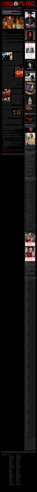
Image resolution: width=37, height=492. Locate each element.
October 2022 (26, 307)
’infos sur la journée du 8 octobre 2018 (8, 147)
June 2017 (26, 365)
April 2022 (26, 312)
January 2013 (26, 416)
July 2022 (26, 309)
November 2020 (27, 328)
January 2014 (26, 404)
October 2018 (26, 350)
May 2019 (26, 343)
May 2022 (26, 311)
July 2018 (26, 353)
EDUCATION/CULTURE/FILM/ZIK (29, 215)
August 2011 (26, 431)
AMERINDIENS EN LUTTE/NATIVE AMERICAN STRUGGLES (29, 179)
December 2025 (27, 279)
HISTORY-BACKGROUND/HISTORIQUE (29, 216)
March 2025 (26, 282)
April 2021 (26, 323)
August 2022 (26, 308)
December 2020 (27, 327)
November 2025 (27, 280)
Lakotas (27, 193)
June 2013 (26, 411)
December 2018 (27, 348)
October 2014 (26, 395)
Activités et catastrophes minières (30, 180)
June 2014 (26, 399)
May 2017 (26, 366)
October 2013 (26, 407)
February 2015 (26, 391)
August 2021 (26, 320)
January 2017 (26, 370)
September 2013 (27, 408)
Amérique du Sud (28, 184)
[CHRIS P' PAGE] (18, 6)
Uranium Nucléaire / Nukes (29, 209)
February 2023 (26, 303)
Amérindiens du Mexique (29, 183)
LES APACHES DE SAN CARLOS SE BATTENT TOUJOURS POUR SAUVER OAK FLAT (29, 265)
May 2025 (26, 281)
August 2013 (26, 409)
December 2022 (27, 305)
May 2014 (26, 400)
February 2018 (26, 358)
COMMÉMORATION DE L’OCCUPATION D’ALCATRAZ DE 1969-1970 (29, 267)
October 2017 (26, 362)
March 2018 (26, 357)
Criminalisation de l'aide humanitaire (30, 224)
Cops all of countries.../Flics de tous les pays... (17, 13)
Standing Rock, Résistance (30, 194)
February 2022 (26, 314)
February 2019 (26, 346)
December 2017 (27, 360)
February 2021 (26, 325)
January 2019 (26, 347)
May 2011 (26, 434)
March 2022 (26, 313)
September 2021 (27, 319)
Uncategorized (26, 230)
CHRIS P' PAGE (4, 454)
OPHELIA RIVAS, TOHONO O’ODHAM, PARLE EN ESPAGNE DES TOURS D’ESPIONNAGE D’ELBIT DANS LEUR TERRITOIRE (29, 273)
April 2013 (26, 413)
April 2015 (26, 389)
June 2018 (26, 354)
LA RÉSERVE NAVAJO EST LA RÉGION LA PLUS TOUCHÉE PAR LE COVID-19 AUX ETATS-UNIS (29, 163)
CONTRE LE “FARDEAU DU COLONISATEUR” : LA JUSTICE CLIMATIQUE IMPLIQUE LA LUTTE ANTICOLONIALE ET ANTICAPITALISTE (29, 156)
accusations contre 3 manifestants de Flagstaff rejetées (9, 149)
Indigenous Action (4, 31)
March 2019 (26, 345)
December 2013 (27, 405)
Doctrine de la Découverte (29, 186)
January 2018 (26, 359)
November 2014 (27, 394)
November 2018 (27, 349)
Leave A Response (22, 154)
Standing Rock (27, 217)
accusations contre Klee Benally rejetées (17, 149)
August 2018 (26, 352)
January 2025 (26, 284)
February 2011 (26, 436)
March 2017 (26, 368)
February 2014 (26, 403)
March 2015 (26, 390)
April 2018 (26, 356)
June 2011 (26, 433)
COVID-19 (27, 223)
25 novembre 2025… (27, 271)
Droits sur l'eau (28, 187)
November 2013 (27, 406)
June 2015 (26, 387)
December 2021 (27, 316)
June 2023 (26, 299)
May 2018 (26, 355)
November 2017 (27, 361)
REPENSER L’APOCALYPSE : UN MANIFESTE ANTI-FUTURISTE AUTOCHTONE (29, 170)
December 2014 (27, 393)
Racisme (27, 226)
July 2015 (26, 386)
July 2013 (26, 410)
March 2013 (26, 414)
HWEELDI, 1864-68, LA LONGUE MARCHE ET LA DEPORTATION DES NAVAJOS (30, 159)
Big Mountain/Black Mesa (29, 185)
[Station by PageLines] (19, 488)
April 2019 (26, 344)
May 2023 (26, 300)
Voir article (26, 122)
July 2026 (26, 278)
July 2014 (26, 398)
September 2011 (27, 430)
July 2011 (26, 432)
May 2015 (26, 388)
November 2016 (27, 372)
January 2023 (26, 304)
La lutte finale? (28, 225)
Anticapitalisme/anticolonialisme (9, 13)
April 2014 (26, 401)
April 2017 (26, 367)
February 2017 (26, 369)
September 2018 (27, 351)
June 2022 (26, 310)
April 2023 (26, 301)
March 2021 (26, 324)
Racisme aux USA (28, 227)
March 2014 (26, 402)
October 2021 (26, 318)
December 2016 (27, 371)
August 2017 (26, 363)
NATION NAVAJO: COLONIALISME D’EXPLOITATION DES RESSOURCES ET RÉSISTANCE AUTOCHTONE (30, 166)
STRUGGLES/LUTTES (27, 218)
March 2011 (26, 435)
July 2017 (26, 364)
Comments (4, 154)
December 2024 (27, 285)
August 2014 (26, 397)
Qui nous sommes (27, 168)
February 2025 (26, 283)
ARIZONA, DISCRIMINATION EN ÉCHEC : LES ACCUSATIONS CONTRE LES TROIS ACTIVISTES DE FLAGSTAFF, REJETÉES (12, 11)
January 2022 (26, 315)
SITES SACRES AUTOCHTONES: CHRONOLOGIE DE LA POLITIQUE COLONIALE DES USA (29, 174)
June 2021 (26, 321)
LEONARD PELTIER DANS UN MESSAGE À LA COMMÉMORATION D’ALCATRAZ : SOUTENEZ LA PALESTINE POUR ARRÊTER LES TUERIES (30, 269)
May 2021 (26, 322)
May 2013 (26, 412)
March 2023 (26, 302)
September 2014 (27, 396)
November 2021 (27, 317)
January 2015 (26, 392)
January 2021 (26, 326)
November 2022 (27, 306)
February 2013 (26, 415)
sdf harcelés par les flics (8, 151)
